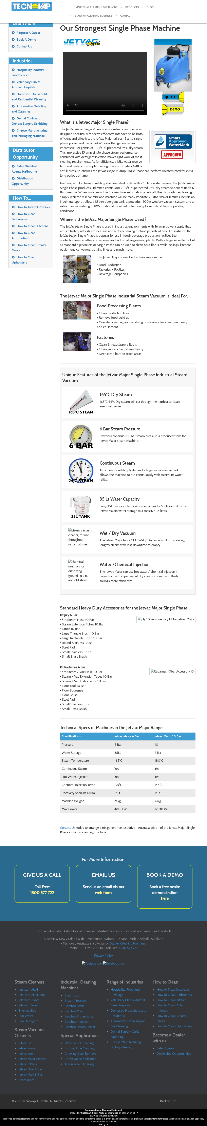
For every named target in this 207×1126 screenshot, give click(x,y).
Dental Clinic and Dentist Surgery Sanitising (30, 120)
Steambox (72, 995)
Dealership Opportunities (174, 1053)
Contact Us (67, 828)
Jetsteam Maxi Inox (32, 995)
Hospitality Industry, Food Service (28, 72)
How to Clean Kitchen (172, 1000)
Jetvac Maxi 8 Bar (30, 1074)
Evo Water (26, 1016)
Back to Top (168, 1101)
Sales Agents (165, 1048)
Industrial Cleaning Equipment (96, 7)
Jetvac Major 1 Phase (32, 1059)
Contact (126, 15)
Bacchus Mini (73, 1011)
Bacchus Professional (79, 1016)
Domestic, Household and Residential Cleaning (29, 96)
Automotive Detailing (79, 1064)
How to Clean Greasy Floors (29, 247)
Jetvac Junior (27, 1048)
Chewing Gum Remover (81, 1053)
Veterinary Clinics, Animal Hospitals (26, 84)
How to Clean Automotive (24, 235)
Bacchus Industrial (77, 1022)
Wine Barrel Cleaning (79, 1043)
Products (132, 7)
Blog (150, 7)
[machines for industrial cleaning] (32, 8)
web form (103, 892)
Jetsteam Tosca (29, 1000)
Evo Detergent (28, 1021)
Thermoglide (27, 1010)
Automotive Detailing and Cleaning (29, 108)
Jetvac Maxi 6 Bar (30, 1069)
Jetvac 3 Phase (28, 1064)
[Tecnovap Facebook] (114, 963)
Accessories (26, 1080)
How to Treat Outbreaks (33, 207)
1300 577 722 (42, 892)
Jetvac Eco (26, 1043)
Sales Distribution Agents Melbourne (26, 168)
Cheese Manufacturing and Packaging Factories (30, 133)
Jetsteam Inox (28, 1005)
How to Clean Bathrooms (24, 216)
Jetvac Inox (26, 1053)
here (165, 898)
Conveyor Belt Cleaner (80, 1059)
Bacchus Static (74, 1006)
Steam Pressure (75, 1001)
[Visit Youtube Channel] (92, 963)
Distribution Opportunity (22, 181)
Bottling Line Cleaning (80, 1048)
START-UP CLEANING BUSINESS (93, 15)
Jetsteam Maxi (28, 989)
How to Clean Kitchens (32, 226)
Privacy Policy (103, 955)
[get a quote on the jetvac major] (173, 97)
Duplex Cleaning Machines (128, 943)
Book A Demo (26, 39)
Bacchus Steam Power (80, 1027)
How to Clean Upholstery (24, 259)
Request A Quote (28, 33)
